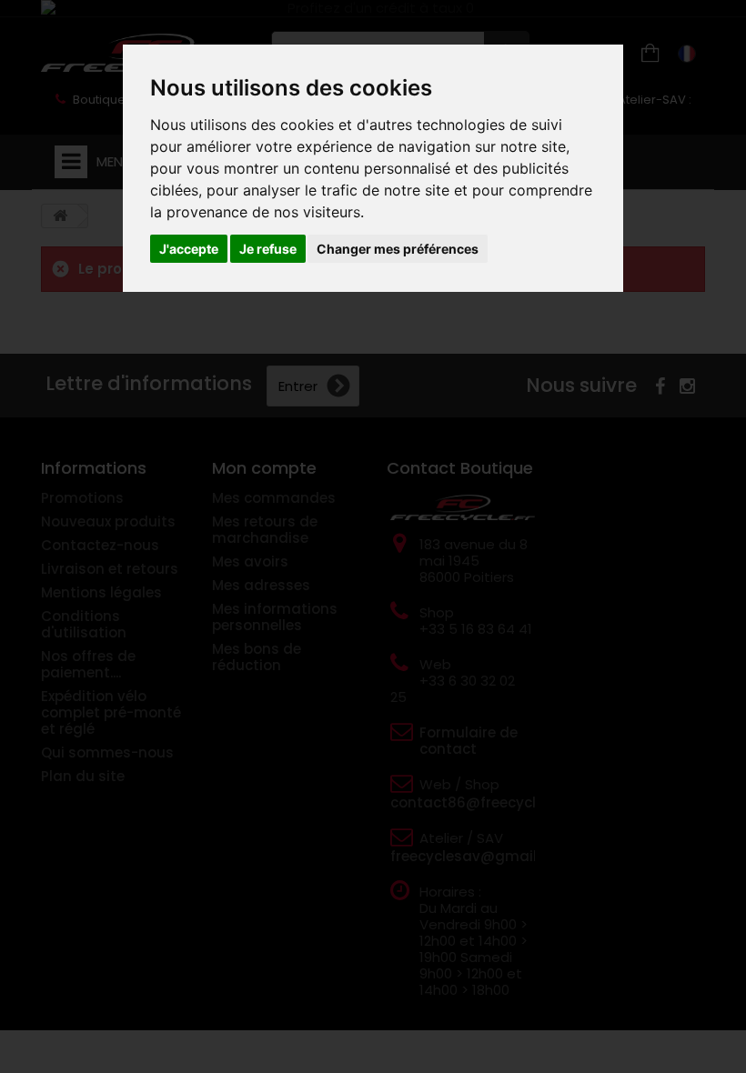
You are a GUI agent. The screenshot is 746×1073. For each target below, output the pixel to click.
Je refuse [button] (268, 248)
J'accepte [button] (188, 248)
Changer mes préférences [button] (398, 248)
